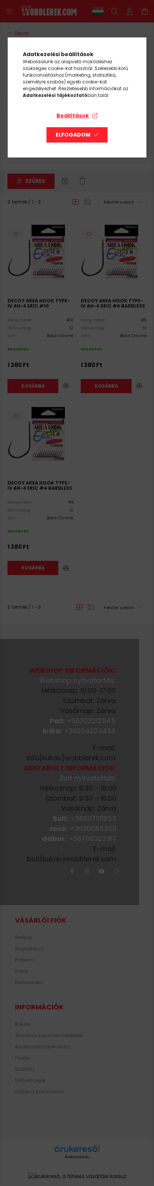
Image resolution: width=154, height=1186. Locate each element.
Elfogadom (73, 134)
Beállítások (72, 115)
